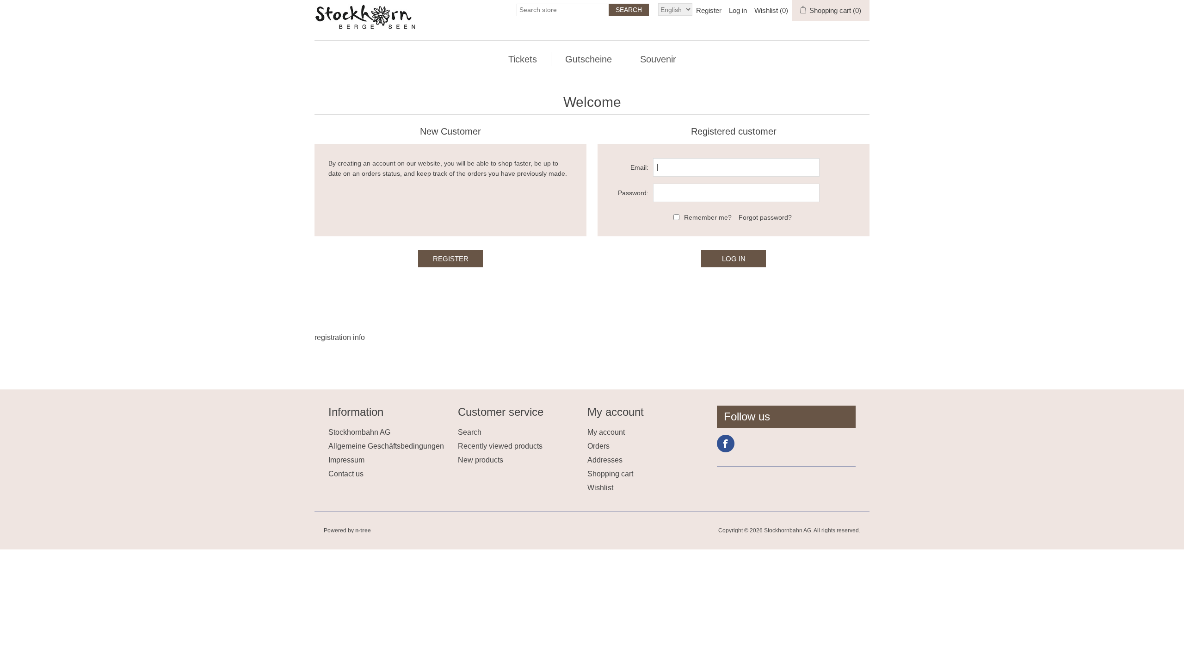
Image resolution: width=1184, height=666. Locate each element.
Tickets (522, 59)
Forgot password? (765, 217)
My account (606, 432)
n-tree (363, 530)
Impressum (346, 460)
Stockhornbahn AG (359, 432)
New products (480, 460)
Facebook (725, 443)
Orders (598, 446)
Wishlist (600, 488)
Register (709, 10)
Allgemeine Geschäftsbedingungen (386, 446)
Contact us (346, 474)
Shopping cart (610, 474)
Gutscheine (588, 59)
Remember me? (708, 217)
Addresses (605, 460)
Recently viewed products (500, 446)
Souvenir (658, 59)
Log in (738, 10)
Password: (633, 193)
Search (469, 432)
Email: (639, 167)
